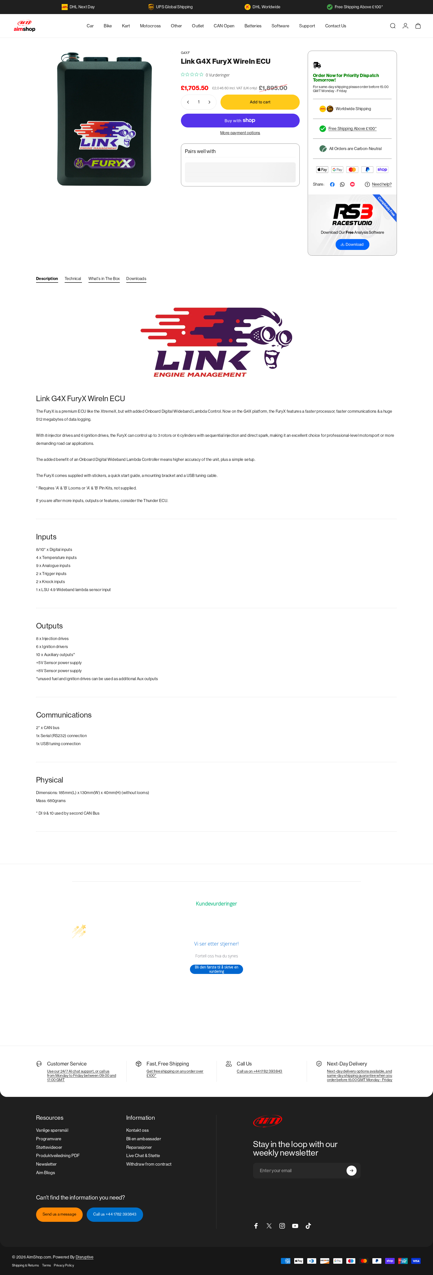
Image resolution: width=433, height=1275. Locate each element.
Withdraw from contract (149, 1164)
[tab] (47, 280)
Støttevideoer (49, 1147)
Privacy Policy (64, 1265)
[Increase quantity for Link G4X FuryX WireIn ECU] (210, 102)
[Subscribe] (352, 1171)
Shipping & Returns (25, 1265)
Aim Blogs (45, 1172)
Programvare (48, 1138)
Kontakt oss (137, 1130)
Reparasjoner (139, 1147)
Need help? (382, 184)
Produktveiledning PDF (58, 1155)
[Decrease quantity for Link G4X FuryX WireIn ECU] (187, 102)
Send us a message (59, 1214)
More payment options (240, 132)
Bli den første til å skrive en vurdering (216, 969)
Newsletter (46, 1164)
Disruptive (84, 1257)
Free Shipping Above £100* (359, 7)
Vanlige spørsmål (52, 1130)
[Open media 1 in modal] (104, 119)
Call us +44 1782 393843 (114, 1214)
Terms (46, 1265)
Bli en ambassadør (143, 1138)
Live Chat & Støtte (143, 1155)
